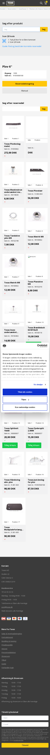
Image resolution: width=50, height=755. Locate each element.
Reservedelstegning (24, 83)
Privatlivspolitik (7, 645)
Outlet (4, 664)
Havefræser (23, 9)
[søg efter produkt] (41, 3)
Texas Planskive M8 (35, 283)
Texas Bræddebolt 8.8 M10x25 (36, 328)
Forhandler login (8, 667)
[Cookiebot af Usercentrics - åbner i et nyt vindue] (37, 345)
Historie (4, 649)
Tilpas (23, 400)
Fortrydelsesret (7, 637)
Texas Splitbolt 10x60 (11, 429)
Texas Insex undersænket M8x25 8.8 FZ (10, 331)
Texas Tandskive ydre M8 (12, 237)
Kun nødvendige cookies (25, 407)
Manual (24, 90)
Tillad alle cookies (25, 392)
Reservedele (12, 9)
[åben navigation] (3, 3)
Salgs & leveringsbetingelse (12, 634)
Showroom (6, 656)
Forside (2, 9)
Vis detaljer (38, 385)
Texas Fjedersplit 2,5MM (36, 429)
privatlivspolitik (18, 740)
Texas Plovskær (35, 191)
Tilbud (4, 660)
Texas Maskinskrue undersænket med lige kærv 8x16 (13, 191)
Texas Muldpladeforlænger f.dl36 (14, 528)
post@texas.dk (7, 607)
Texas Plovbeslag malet (12, 145)
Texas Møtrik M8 (35, 237)
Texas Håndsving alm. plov (12, 481)
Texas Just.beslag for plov (36, 481)
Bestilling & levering (9, 641)
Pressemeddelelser (9, 652)
